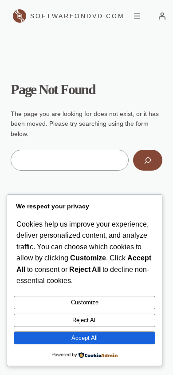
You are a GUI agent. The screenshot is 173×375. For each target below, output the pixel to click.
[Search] (147, 160)
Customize (84, 302)
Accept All (84, 338)
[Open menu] (137, 16)
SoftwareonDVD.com (77, 16)
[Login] (162, 16)
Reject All (84, 320)
